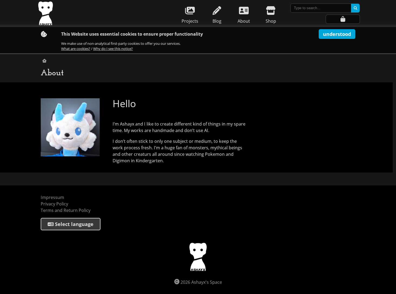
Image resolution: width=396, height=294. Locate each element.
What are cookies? (75, 49)
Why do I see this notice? (113, 49)
